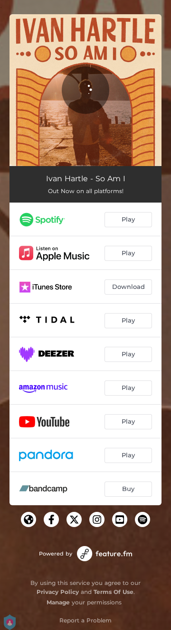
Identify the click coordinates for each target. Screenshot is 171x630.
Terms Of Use (113, 591)
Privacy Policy (58, 591)
